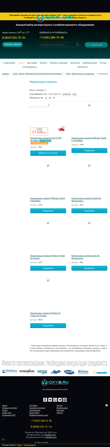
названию (66, 94)
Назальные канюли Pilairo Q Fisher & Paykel (45, 314)
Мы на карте (43, 442)
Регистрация (29, 445)
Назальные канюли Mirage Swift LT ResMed (88, 139)
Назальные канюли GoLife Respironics (85, 257)
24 (50, 98)
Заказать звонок (12, 44)
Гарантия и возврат (37, 408)
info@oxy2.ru (45, 32)
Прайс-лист (6, 413)
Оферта (60, 413)
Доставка (32, 63)
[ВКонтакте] (50, 401)
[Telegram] (60, 401)
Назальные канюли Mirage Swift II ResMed (47, 199)
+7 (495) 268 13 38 (41, 420)
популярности (55, 94)
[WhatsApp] (55, 401)
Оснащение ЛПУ (8, 415)
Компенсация (89, 63)
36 (54, 98)
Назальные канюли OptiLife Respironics (86, 199)
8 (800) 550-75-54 (13, 37)
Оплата (43, 63)
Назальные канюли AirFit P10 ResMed (45, 139)
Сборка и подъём (58, 63)
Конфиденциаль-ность (38, 415)
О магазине (9, 63)
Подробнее (89, 150)
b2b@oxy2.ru (61, 32)
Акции (21, 63)
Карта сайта (34, 413)
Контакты (82, 67)
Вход (20, 445)
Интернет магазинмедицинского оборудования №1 (55, 17)
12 (46, 98)
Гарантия (75, 63)
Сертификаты (29, 67)
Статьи (103, 63)
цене (75, 94)
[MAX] (65, 401)
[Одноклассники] (45, 401)
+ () (52, 37)
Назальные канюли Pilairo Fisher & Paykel (47, 257)
